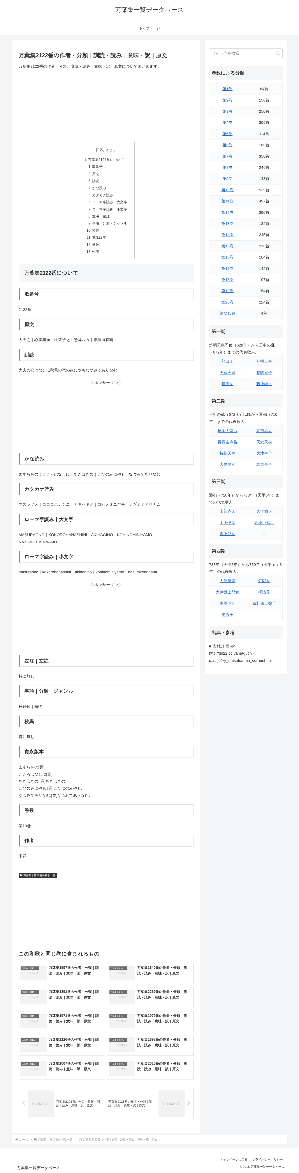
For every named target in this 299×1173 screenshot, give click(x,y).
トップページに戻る (234, 1159)
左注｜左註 (101, 216)
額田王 (227, 361)
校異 (95, 230)
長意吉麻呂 (227, 442)
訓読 (95, 181)
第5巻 (227, 134)
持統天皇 (227, 453)
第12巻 (227, 212)
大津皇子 (264, 453)
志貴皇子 (264, 464)
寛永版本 (99, 237)
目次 (100, 150)
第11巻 (227, 201)
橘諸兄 (264, 592)
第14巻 (227, 235)
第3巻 (227, 111)
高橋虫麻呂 (264, 523)
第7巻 (227, 156)
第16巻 (227, 257)
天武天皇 (264, 442)
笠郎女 (264, 581)
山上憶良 (227, 523)
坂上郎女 (227, 534)
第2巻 (227, 100)
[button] (278, 53)
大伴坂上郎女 (227, 592)
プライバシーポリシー (267, 1159)
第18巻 (227, 280)
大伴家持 (227, 581)
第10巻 (227, 190)
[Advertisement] (106, 105)
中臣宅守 (227, 603)
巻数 (95, 245)
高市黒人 (264, 431)
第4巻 (227, 122)
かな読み (99, 188)
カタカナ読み (102, 195)
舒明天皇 (264, 361)
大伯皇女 (227, 464)
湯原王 (227, 614)
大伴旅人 (264, 511)
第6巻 (227, 145)
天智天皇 (227, 373)
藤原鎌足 (264, 384)
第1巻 (227, 89)
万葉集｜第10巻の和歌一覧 (39, 875)
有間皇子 (264, 373)
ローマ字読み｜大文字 (109, 202)
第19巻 (227, 291)
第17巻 (227, 268)
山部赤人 (227, 511)
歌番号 (97, 167)
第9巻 (227, 178)
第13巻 (227, 223)
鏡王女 (227, 384)
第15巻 (227, 246)
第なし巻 (227, 313)
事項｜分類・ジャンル (109, 223)
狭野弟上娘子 (264, 603)
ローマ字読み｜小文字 (109, 209)
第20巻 (227, 302)
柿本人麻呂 (227, 431)
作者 (95, 252)
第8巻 (227, 167)
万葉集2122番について (106, 160)
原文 (95, 174)
